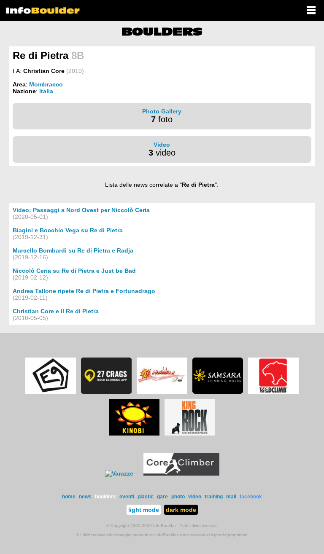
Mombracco (46, 84)
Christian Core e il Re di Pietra (56, 311)
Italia (46, 91)
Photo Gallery (161, 111)
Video (162, 144)
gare (162, 497)
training (214, 497)
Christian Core (44, 70)
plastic (146, 497)
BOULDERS (162, 31)
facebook (251, 497)
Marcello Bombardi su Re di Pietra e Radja (73, 250)
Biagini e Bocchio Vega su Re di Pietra (68, 230)
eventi (126, 497)
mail (231, 497)
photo (178, 497)
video (194, 497)
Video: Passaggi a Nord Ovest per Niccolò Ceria (81, 210)
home (69, 497)
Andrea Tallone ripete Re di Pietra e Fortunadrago (84, 291)
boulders (105, 497)
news (85, 497)
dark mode (181, 509)
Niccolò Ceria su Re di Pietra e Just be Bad (74, 270)
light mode (143, 509)
